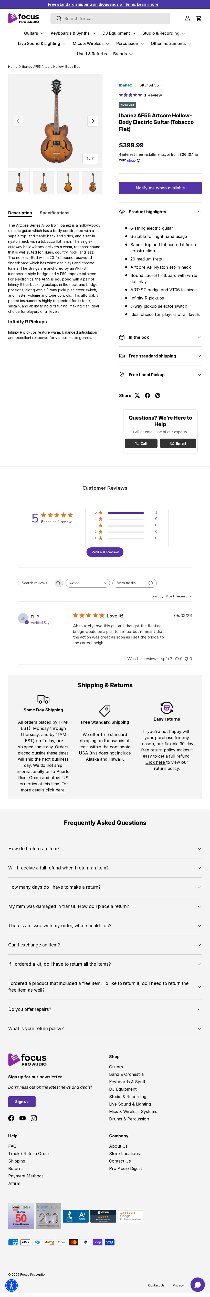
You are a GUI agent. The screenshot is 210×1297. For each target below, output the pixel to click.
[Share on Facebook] (147, 395)
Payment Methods (26, 1175)
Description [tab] (20, 212)
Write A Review (105, 552)
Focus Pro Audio (32, 1274)
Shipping (16, 1161)
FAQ (12, 1146)
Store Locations (124, 1153)
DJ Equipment (122, 1089)
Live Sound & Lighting (130, 1104)
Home (12, 67)
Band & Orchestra (126, 1074)
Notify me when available (160, 187)
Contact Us (120, 1161)
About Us (118, 1146)
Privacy (178, 1285)
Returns (16, 1168)
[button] (198, 18)
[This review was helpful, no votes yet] (177, 659)
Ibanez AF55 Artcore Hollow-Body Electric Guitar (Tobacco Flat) (53, 67)
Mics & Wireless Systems (133, 1111)
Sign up (22, 1101)
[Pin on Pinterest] (158, 395)
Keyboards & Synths (129, 1081)
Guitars (116, 1066)
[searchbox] (36, 583)
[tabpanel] (55, 281)
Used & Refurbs (92, 53)
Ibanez (125, 85)
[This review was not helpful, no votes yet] (186, 659)
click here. (56, 789)
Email (181, 443)
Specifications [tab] (54, 212)
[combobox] (88, 583)
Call (144, 443)
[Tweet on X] (137, 395)
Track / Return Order (28, 1153)
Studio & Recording (127, 1096)
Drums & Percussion (129, 1118)
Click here (155, 762)
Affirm (14, 1183)
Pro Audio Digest (125, 1168)
